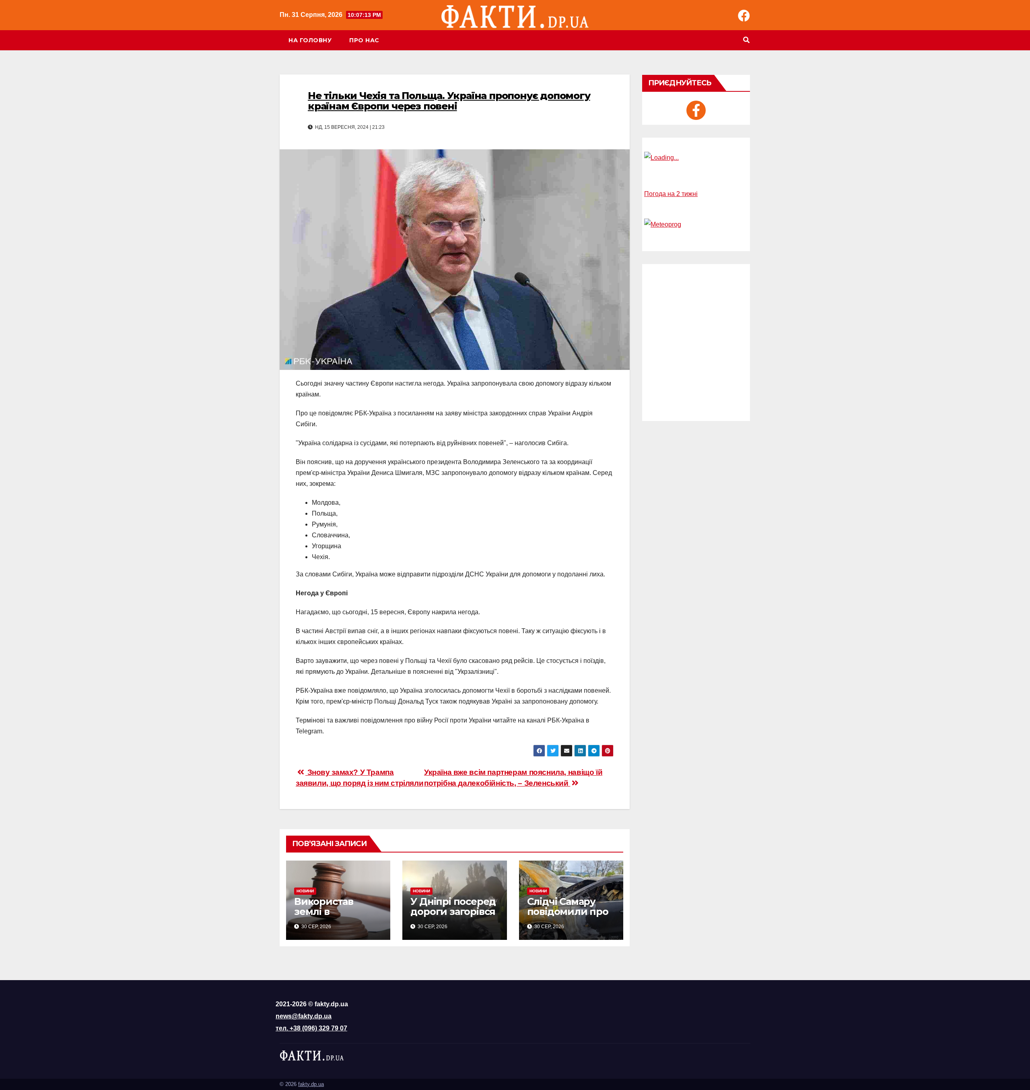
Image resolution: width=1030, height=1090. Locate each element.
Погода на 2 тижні (671, 193)
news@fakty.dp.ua (304, 1016)
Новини (305, 891)
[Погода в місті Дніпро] (696, 158)
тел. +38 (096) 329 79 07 (311, 1028)
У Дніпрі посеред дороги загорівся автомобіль (453, 911)
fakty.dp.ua (311, 1084)
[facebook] (696, 110)
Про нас (364, 40)
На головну (310, 40)
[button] (746, 40)
